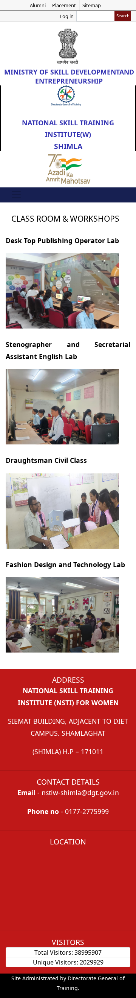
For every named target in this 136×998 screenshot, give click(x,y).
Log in (67, 16)
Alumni (38, 5)
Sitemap (91, 5)
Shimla (68, 146)
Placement (64, 5)
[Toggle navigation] (16, 194)
